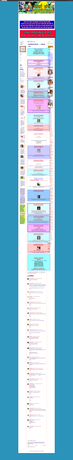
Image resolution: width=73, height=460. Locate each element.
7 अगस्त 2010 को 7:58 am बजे (35, 319)
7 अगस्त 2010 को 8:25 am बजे (38, 329)
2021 (49, 114)
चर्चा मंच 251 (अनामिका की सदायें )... (51, 171)
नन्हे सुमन (38, 116)
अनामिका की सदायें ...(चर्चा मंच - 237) (51, 214)
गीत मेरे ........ (39, 128)
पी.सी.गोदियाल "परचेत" (32, 368)
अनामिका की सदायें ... (38, 246)
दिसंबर (50, 128)
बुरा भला (39, 235)
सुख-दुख (45, 260)
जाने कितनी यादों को (39, 62)
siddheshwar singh (32, 329)
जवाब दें (30, 280)
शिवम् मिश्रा (30, 362)
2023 (49, 112)
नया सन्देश (49, 249)
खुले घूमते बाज (39, 259)
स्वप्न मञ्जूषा (30, 296)
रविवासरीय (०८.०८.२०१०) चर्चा (51, 209)
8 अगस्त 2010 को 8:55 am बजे (37, 408)
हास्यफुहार (30, 403)
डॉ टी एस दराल (31, 391)
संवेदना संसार (38, 227)
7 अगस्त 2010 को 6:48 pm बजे (36, 391)
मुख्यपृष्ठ (36, 445)
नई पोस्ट (29, 445)
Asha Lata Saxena (32, 312)
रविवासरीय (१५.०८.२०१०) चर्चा (51, 186)
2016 (49, 120)
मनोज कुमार (30, 336)
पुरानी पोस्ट (44, 445)
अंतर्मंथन (39, 136)
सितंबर (50, 132)
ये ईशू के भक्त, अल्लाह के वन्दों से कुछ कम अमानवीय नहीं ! (38, 210)
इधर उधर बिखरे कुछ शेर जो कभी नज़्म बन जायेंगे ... (39, 128)
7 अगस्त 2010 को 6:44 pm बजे (38, 383)
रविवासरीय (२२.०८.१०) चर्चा (51, 166)
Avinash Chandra (31, 291)
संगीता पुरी (30, 319)
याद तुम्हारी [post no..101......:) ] (44, 180)
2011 (49, 126)
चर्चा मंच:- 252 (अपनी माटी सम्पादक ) (51, 169)
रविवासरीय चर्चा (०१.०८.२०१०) (51, 230)
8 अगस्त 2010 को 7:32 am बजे (35, 403)
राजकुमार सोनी (31, 419)
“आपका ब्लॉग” (23, 216)
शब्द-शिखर (38, 83)
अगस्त (50, 133)
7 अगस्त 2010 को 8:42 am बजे (36, 336)
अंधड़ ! (39, 206)
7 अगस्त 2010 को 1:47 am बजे (38, 278)
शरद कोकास (38, 70)
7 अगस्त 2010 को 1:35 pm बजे (38, 368)
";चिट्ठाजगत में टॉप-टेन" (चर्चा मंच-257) (51, 155)
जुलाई (50, 232)
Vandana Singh (31, 283)
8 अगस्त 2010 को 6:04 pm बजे (37, 426)
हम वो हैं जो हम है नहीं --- (39, 137)
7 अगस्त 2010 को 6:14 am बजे (38, 312)
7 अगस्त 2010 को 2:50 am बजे (36, 296)
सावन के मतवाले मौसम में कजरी (39, 84)
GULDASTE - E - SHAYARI (38, 194)
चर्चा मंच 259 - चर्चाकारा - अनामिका (51, 149)
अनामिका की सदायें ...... (32, 383)
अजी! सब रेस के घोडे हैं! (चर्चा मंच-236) (51, 217)
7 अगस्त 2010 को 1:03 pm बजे (36, 362)
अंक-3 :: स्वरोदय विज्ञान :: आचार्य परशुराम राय (38, 173)
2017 (49, 119)
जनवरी (50, 239)
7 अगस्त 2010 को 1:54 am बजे (38, 291)
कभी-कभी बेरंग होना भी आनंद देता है (38, 154)
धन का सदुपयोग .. (38, 228)
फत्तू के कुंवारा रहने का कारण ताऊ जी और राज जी (38, 95)
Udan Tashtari (31, 426)
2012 (49, 125)
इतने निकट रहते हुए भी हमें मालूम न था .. (39, 219)
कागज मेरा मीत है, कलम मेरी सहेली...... (35, 180)
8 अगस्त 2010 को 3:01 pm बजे (36, 419)
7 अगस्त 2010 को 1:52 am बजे (37, 283)
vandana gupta (31, 373)
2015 (49, 121)
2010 (49, 127)
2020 (49, 115)
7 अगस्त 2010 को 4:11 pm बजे (37, 373)
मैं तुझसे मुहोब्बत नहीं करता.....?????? (38, 250)
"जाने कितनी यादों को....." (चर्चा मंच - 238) (51, 212)
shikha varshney (31, 278)
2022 (49, 113)
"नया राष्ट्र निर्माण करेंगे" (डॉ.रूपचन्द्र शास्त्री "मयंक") (38, 117)
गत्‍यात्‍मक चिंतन (39, 218)
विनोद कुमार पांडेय (31, 408)
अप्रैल (50, 235)
